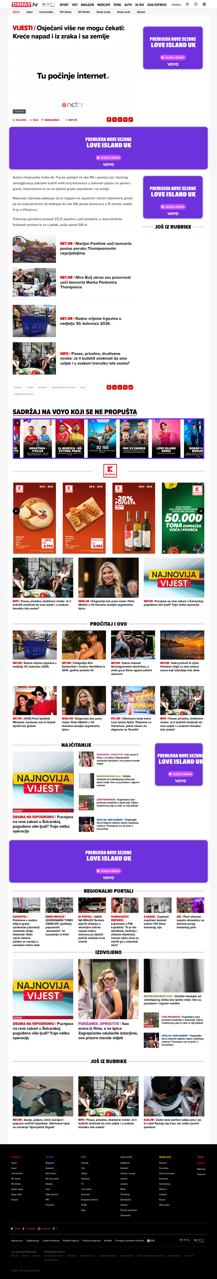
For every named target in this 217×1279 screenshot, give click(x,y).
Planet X (163, 1189)
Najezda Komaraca (23, 394)
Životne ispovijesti (129, 1210)
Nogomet (50, 1162)
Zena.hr (25, 1255)
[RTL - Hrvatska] (185, 1241)
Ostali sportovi (52, 1194)
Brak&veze (125, 1162)
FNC (47, 1199)
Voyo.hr (37, 1255)
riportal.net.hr (127, 1255)
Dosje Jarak (123, 12)
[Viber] (125, 119)
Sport (64, 4)
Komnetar (163, 1178)
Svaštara (163, 1194)
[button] (17, 422)
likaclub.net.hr (51, 1260)
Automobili (125, 1215)
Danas (15, 1157)
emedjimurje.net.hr (54, 1255)
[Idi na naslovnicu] (49, 8)
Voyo (83, 1210)
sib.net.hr (72, 1255)
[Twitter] (114, 119)
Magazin (87, 4)
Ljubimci (124, 1183)
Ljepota (124, 1178)
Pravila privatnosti (91, 1240)
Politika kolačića (71, 1240)
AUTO (128, 5)
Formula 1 (50, 1204)
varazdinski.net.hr (107, 1255)
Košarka (49, 1183)
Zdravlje (124, 1204)
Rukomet (50, 1168)
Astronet (163, 1162)
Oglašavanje (32, 1240)
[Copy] (130, 119)
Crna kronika (46, 12)
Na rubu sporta (52, 1178)
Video (201, 1163)
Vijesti (16, 12)
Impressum (17, 1240)
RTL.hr (14, 1255)
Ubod (82, 387)
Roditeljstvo (126, 1199)
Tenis (48, 1189)
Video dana (164, 1204)
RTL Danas (66, 12)
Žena (117, 4)
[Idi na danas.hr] (25, 4)
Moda (123, 1189)
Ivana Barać (51, 120)
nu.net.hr (189, 1255)
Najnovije (201, 1168)
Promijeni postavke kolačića (129, 1240)
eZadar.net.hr (174, 1255)
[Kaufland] (108, 471)
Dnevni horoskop (167, 1173)
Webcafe (103, 4)
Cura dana (163, 1168)
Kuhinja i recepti (128, 1173)
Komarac (42, 387)
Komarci (18, 387)
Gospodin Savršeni (89, 1199)
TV (82, 1183)
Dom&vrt (124, 1168)
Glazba (84, 1173)
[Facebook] (109, 119)
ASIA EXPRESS (157, 5)
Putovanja (125, 1194)
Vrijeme (141, 12)
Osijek (30, 387)
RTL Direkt (84, 12)
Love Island (86, 1189)
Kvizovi (162, 1199)
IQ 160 (139, 5)
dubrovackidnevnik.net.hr (150, 1255)
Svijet (29, 12)
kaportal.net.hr (87, 1255)
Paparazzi (85, 1178)
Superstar (85, 1194)
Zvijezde (85, 1162)
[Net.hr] (199, 1241)
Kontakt (108, 1240)
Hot (75, 4)
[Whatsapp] (119, 119)
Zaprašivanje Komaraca (63, 387)
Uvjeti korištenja (51, 1240)
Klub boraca (51, 1173)
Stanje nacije (103, 12)
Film (83, 1168)
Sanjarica (201, 1174)
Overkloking (164, 1183)
